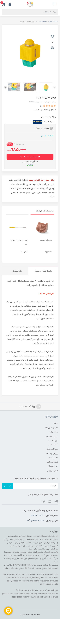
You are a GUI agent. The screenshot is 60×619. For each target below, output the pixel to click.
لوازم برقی (54, 432)
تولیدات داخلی (52, 462)
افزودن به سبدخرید (29, 156)
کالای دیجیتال (52, 470)
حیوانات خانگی (52, 449)
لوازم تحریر (53, 445)
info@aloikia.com (35, 520)
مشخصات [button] (17, 271)
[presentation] (54, 87)
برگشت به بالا (27, 406)
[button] (5, 4)
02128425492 (37, 515)
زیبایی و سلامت (51, 436)
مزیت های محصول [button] (43, 271)
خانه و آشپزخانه (51, 427)
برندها (55, 423)
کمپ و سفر (53, 457)
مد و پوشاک (53, 466)
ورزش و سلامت (51, 453)
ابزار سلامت (53, 440)
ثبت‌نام (7, 485)
